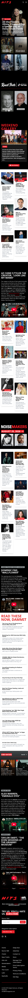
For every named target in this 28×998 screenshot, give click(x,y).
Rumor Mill (5, 951)
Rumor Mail (5, 918)
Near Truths (6, 957)
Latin (3, 973)
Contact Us (16, 954)
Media (4, 967)
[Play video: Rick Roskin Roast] (21, 101)
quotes (17, 295)
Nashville (5, 976)
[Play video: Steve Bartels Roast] (7, 101)
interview (7, 858)
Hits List (4, 960)
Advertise (16, 951)
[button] (23, 888)
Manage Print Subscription (17, 961)
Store (14, 957)
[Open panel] (26, 2)
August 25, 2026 (10, 431)
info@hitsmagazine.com (8, 991)
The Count (5, 970)
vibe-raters (6, 754)
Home (4, 948)
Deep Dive (16, 948)
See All (23, 754)
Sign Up (22, 922)
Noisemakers (6, 963)
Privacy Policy (17, 971)
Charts (4, 954)
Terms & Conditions (19, 974)
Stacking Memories (14, 293)
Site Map (16, 977)
